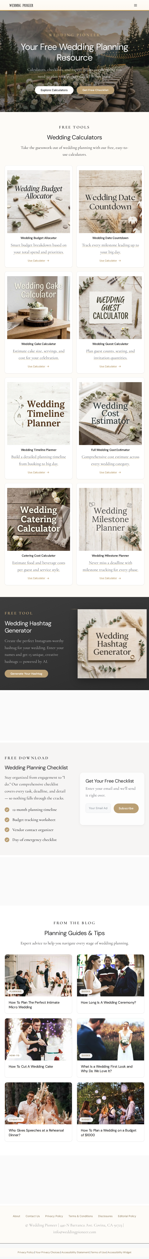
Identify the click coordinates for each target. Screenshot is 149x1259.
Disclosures (105, 1216)
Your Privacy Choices (48, 1252)
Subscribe (126, 808)
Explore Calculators (54, 90)
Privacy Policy (54, 1216)
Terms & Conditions (80, 1216)
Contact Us (33, 1216)
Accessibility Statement (75, 1252)
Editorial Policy (127, 1216)
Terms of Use (98, 1252)
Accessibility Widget (119, 1252)
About (16, 1216)
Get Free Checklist (95, 90)
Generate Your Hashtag (26, 673)
